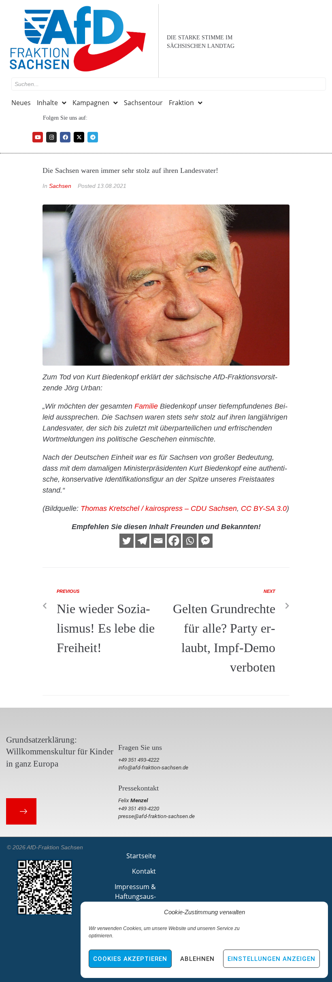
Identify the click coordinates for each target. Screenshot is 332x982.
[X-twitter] (79, 137)
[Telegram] (92, 137)
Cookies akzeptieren (130, 959)
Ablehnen (197, 959)
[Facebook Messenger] (205, 541)
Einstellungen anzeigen (271, 959)
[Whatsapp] (190, 541)
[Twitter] (126, 541)
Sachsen (60, 186)
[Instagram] (51, 137)
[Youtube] (37, 137)
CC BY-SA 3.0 (264, 508)
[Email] (158, 541)
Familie (146, 406)
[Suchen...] (168, 84)
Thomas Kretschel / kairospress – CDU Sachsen (159, 508)
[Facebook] (65, 137)
